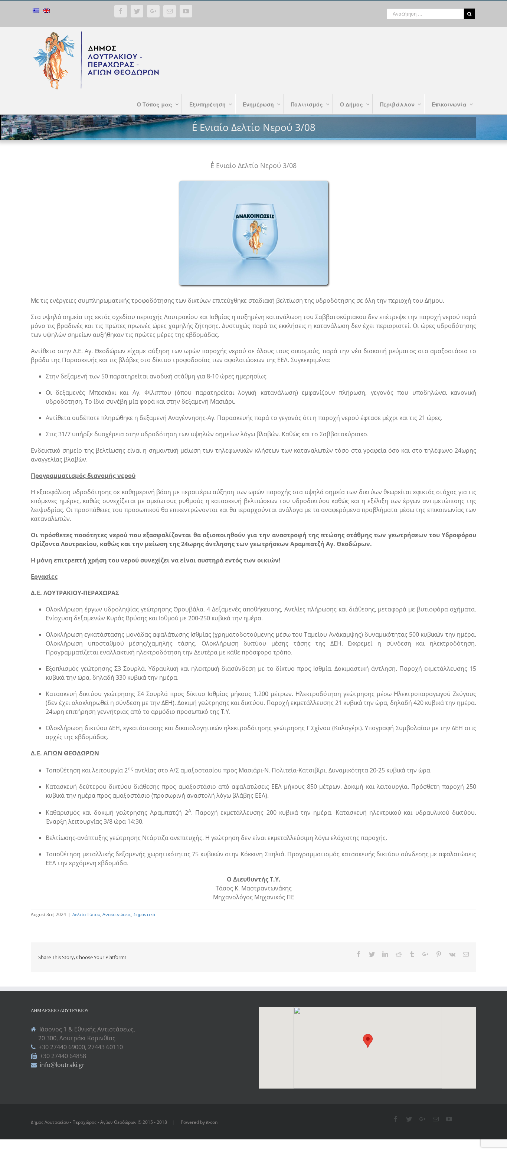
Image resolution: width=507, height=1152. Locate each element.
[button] (368, 1041)
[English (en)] (46, 12)
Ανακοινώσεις (116, 914)
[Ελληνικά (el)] (36, 12)
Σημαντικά (144, 914)
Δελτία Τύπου (86, 914)
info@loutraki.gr (61, 1065)
